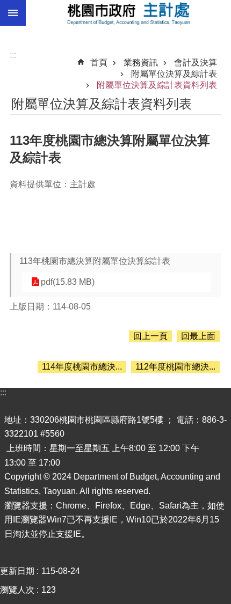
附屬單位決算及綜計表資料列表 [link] (157, 85)
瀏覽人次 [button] (17, 589)
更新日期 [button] (17, 571)
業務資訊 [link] (141, 62)
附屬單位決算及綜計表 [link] (174, 73)
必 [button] (13, 13)
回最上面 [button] (198, 336)
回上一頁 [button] (150, 336)
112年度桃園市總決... (175, 366)
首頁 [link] (98, 62)
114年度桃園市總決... (82, 366)
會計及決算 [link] (195, 62)
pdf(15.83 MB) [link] (68, 281)
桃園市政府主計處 (128, 13)
